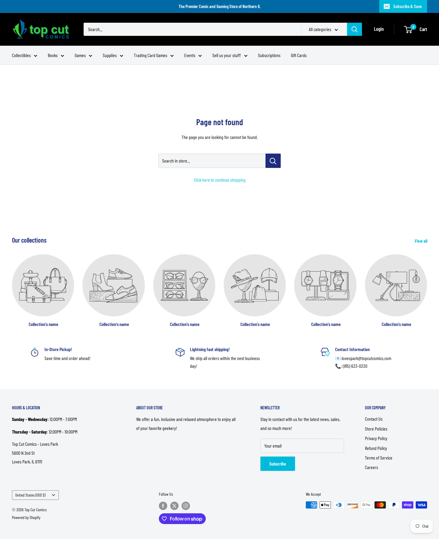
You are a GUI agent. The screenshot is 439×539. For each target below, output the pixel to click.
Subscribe (277, 463)
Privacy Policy (376, 438)
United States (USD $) (30, 494)
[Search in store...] (273, 161)
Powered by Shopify (26, 517)
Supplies (110, 55)
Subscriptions (269, 55)
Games (80, 55)
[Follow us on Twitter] (174, 505)
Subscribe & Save (407, 6)
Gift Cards (299, 55)
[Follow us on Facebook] (163, 505)
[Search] (354, 29)
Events (189, 55)
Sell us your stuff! (226, 55)
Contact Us (374, 419)
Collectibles (21, 55)
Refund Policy (376, 448)
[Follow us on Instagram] (186, 505)
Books (53, 55)
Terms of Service (378, 457)
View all (421, 241)
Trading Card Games (150, 55)
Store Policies (376, 428)
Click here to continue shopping (219, 180)
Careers (371, 467)
